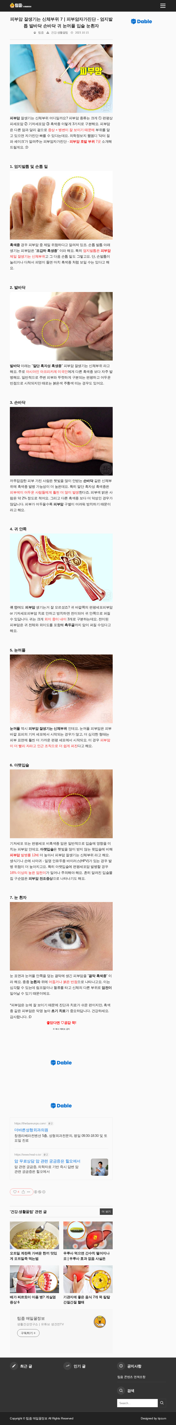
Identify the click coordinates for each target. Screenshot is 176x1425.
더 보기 (106, 1211)
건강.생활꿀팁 (59, 32)
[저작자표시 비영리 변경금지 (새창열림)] (39, 1192)
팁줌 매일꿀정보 (31, 1318)
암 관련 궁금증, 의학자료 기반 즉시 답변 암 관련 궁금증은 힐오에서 (46, 1169)
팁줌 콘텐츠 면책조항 (131, 1377)
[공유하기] (23, 1192)
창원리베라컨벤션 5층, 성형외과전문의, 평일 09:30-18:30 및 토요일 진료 (60, 1138)
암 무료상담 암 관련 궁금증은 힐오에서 (47, 1161)
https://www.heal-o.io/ (27, 1154)
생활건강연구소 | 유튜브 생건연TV (40, 1324)
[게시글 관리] (28, 1192)
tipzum (162, 1418)
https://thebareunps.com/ (30, 1123)
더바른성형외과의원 (31, 1130)
